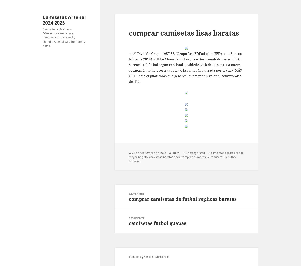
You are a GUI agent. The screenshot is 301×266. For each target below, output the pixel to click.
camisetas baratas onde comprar (170, 157)
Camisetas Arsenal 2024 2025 (64, 20)
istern (176, 153)
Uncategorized (195, 153)
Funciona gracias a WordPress (149, 257)
